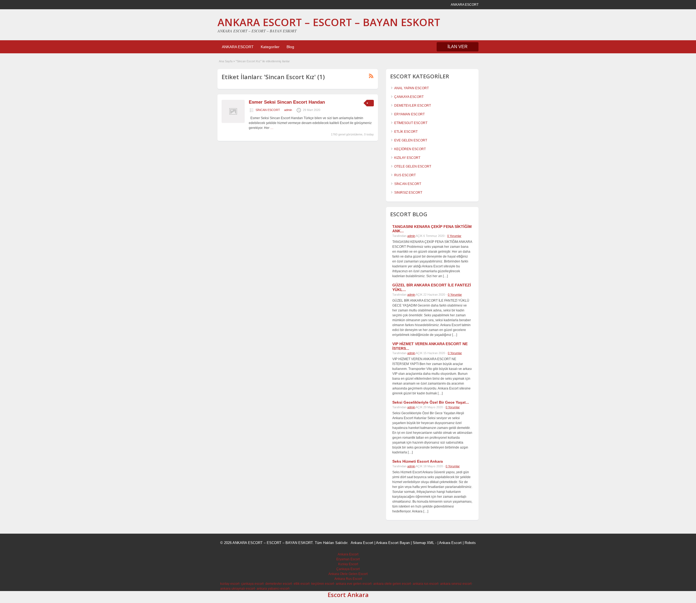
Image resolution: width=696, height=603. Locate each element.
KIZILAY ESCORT (407, 158)
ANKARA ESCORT (238, 47)
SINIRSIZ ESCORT (408, 192)
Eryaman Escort (348, 559)
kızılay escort (229, 584)
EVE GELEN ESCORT (410, 140)
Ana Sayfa (225, 61)
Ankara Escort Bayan (393, 543)
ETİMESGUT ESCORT (410, 123)
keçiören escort (322, 584)
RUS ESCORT (405, 175)
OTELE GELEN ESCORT (412, 166)
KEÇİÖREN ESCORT (410, 149)
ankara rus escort (425, 584)
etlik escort (301, 584)
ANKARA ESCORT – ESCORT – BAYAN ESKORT (328, 22)
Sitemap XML (423, 543)
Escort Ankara (348, 594)
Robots (470, 543)
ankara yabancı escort (273, 588)
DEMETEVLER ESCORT (412, 105)
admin (288, 110)
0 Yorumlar (454, 235)
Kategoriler (270, 47)
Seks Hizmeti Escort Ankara (417, 461)
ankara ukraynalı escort (237, 588)
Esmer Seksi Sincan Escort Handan (287, 102)
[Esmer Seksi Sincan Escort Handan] (233, 122)
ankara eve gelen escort (353, 584)
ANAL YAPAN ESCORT (411, 88)
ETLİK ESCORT (406, 132)
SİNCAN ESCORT (268, 110)
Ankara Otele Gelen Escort (348, 574)
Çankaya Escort (348, 569)
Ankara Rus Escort (348, 579)
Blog (290, 47)
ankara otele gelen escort (392, 584)
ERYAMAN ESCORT (409, 114)
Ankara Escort (362, 543)
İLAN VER (458, 46)
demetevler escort (278, 584)
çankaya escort (252, 584)
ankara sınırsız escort (455, 584)
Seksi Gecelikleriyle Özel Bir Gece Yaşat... (430, 402)
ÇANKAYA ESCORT (409, 97)
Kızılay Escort (348, 564)
